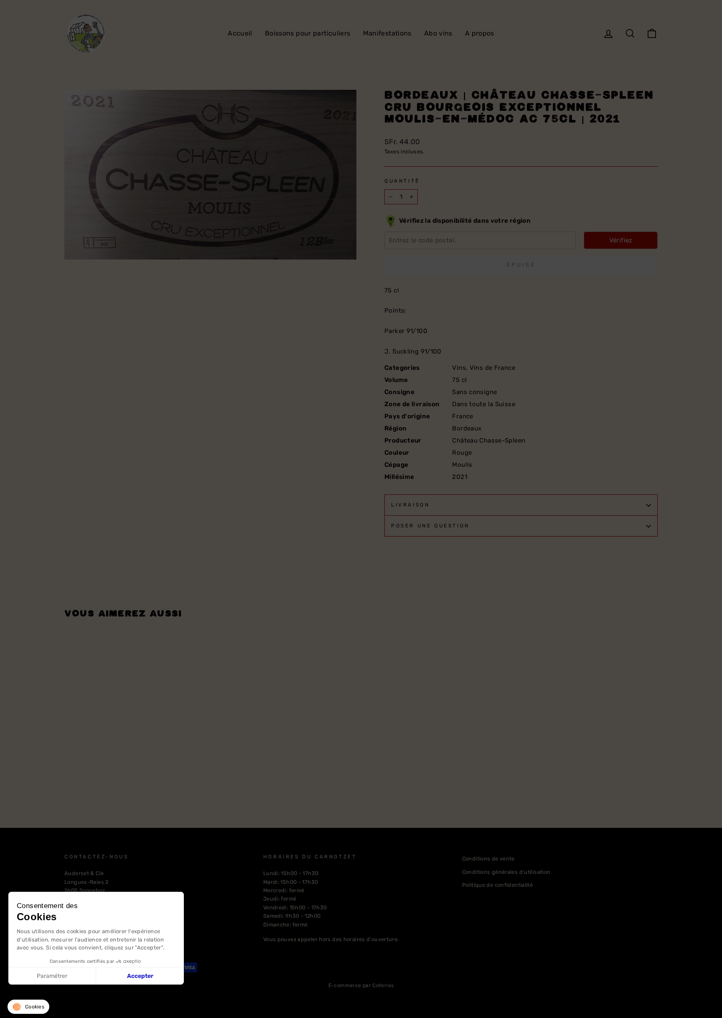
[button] (28, 1007)
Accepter (140, 976)
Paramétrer (52, 976)
